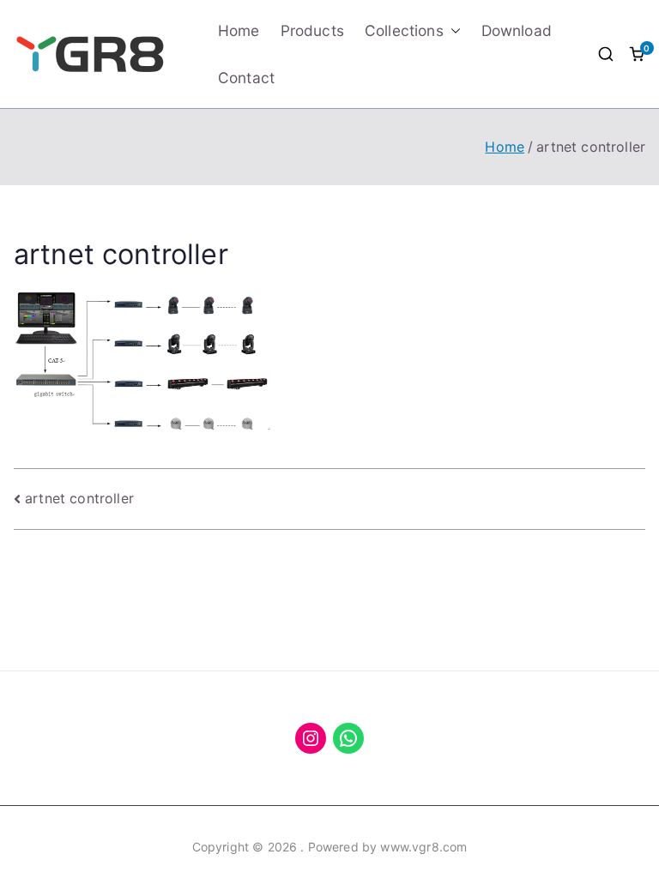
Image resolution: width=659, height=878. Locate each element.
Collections (404, 30)
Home (239, 30)
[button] (452, 30)
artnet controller (79, 498)
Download (516, 30)
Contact (246, 78)
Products (312, 30)
